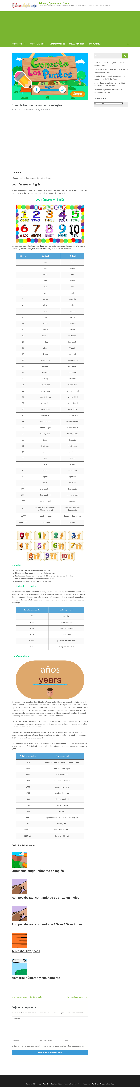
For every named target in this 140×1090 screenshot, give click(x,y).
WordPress (95, 1084)
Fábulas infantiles (76, 44)
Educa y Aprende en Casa (54, 3)
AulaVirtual (29, 110)
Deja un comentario (44, 110)
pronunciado (23, 738)
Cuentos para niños (37, 44)
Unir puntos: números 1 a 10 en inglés (27, 997)
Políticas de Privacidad (107, 1084)
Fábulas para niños (57, 44)
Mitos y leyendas (94, 44)
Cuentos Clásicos (18, 44)
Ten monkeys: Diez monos (77, 997)
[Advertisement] (70, 25)
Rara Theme (78, 1084)
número (73, 592)
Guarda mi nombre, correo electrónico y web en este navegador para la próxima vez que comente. (49, 1046)
